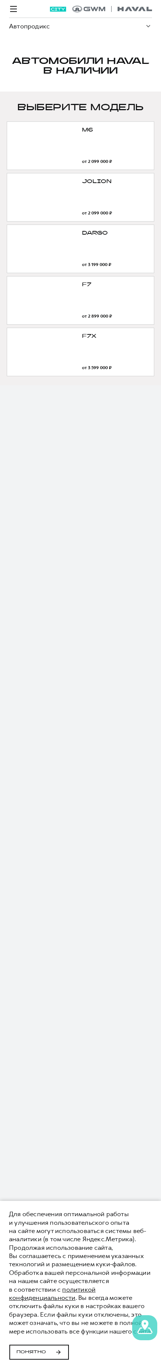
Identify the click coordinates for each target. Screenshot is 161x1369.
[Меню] (13, 8)
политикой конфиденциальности (52, 1293)
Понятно (31, 1352)
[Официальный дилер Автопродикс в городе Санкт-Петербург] (112, 9)
